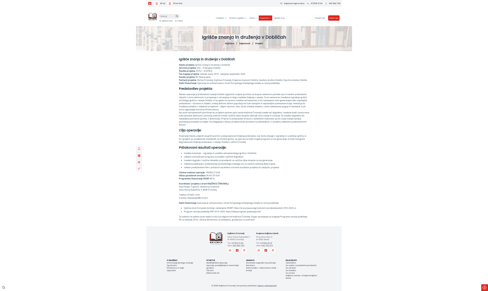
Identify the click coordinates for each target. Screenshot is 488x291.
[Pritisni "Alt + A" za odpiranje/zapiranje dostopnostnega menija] (484, 287)
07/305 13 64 (237, 243)
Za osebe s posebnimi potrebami (301, 265)
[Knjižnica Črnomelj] (152, 17)
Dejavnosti (264, 18)
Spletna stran (167, 21)
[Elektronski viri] (139, 168)
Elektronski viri (212, 273)
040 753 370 (267, 245)
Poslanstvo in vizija (175, 268)
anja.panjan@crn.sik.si (197, 197)
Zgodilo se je (279, 18)
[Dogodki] (139, 162)
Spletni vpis (333, 18)
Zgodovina (172, 265)
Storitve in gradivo (236, 18)
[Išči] (177, 16)
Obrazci (210, 270)
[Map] (244, 250)
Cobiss (180, 21)
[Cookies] (3, 287)
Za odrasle (291, 268)
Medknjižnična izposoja (216, 263)
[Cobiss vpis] (139, 155)
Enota (252, 18)
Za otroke (290, 273)
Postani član (320, 18)
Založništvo (291, 263)
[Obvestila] (139, 149)
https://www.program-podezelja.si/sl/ (243, 211)
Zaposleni (171, 270)
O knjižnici (220, 18)
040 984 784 (238, 245)
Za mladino (291, 270)
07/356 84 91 (266, 243)
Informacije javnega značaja (180, 263)
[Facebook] (149, 3)
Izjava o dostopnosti (267, 285)
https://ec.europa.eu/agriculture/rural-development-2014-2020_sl (265, 208)
